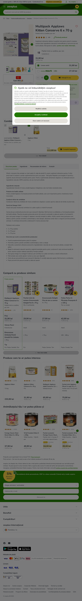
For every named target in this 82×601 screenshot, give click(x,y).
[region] (41, 105)
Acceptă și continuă (41, 115)
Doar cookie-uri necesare (41, 121)
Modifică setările (41, 109)
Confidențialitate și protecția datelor (25, 104)
